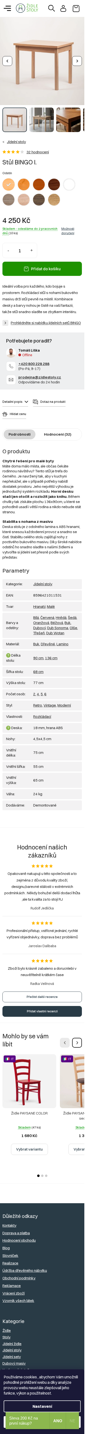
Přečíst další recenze (42, 993)
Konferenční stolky (17, 1366)
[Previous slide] (7, 59)
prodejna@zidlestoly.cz (39, 373)
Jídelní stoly (42, 580)
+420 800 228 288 (33, 360)
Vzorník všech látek (18, 1297)
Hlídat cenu (18, 410)
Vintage (50, 701)
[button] (77, 1039)
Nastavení (42, 1406)
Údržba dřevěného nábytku (24, 1266)
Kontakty (9, 1221)
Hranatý (39, 603)
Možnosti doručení (67, 227)
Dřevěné (48, 640)
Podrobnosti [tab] (20, 430)
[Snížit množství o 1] (8, 246)
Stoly (6, 1333)
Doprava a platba (16, 1229)
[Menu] (7, 8)
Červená (47, 614)
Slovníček (10, 1252)
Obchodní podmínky (18, 1274)
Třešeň (39, 629)
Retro (37, 701)
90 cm (38, 654)
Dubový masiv (14, 1359)
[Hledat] (51, 8)
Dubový (39, 624)
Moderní (64, 701)
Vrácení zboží (13, 1289)
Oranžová (41, 619)
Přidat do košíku (46, 265)
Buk (68, 619)
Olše (73, 624)
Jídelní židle (12, 1340)
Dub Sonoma (57, 624)
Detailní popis (12, 398)
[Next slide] (77, 59)
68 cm (38, 668)
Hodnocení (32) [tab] (57, 430)
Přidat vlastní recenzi (42, 1007)
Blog (6, 1244)
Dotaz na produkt (53, 398)
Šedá (72, 614)
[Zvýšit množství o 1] (31, 246)
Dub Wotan (55, 629)
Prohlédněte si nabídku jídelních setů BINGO (46, 319)
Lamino (62, 640)
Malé (51, 603)
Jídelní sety (11, 1353)
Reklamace (11, 1282)
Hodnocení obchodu (19, 1236)
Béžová (57, 619)
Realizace (10, 1259)
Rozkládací (42, 713)
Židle (6, 1326)
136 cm (51, 654)
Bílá (36, 614)
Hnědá (61, 614)
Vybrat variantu (29, 1145)
